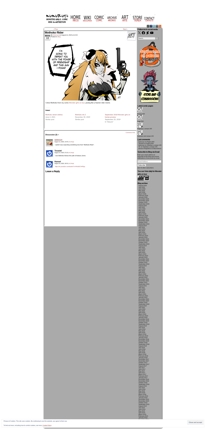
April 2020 (142, 312)
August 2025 (143, 206)
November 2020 (144, 301)
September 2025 (144, 204)
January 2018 (143, 357)
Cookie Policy (47, 425)
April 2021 (142, 292)
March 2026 (142, 194)
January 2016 (143, 398)
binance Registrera (145, 148)
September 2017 (144, 364)
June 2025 (142, 209)
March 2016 (142, 394)
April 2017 (142, 373)
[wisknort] (49, 146)
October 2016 (143, 383)
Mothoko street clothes (54, 115)
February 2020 (143, 316)
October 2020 (143, 302)
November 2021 (144, 281)
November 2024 (144, 221)
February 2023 (143, 256)
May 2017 (142, 371)
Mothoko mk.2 (80, 115)
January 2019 (143, 337)
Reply (72, 141)
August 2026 (143, 185)
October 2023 (143, 242)
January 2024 (143, 237)
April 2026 (142, 192)
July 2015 (142, 408)
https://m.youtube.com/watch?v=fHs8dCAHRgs (70, 166)
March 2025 (142, 214)
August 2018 (143, 346)
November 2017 (144, 361)
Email (157, 26)
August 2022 (143, 266)
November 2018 (144, 341)
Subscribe (141, 165)
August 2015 (143, 406)
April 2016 (142, 393)
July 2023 (142, 247)
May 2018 (142, 351)
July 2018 (142, 347)
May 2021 (142, 291)
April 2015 (142, 413)
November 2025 (144, 200)
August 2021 (143, 286)
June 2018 (142, 349)
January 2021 (143, 297)
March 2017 (142, 374)
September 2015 (144, 404)
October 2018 (143, 342)
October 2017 (143, 363)
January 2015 (143, 418)
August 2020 (143, 306)
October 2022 (143, 262)
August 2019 (143, 326)
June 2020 (142, 309)
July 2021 (142, 287)
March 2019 (142, 334)
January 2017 (143, 378)
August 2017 (143, 366)
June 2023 (142, 249)
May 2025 (142, 211)
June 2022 (142, 269)
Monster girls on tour (77, 103)
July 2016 (142, 388)
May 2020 (142, 311)
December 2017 (144, 359)
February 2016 (143, 396)
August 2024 (143, 226)
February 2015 (143, 416)
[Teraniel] (49, 153)
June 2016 (142, 389)
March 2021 (142, 294)
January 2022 (143, 277)
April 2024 (142, 232)
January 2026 (143, 197)
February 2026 (143, 195)
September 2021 (144, 284)
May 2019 (142, 331)
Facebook (151, 26)
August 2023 (143, 246)
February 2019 (143, 336)
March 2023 (142, 254)
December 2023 (144, 239)
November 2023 (144, 241)
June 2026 (142, 189)
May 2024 (142, 231)
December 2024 (144, 219)
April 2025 (142, 212)
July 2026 (142, 187)
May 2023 (142, 251)
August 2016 (143, 386)
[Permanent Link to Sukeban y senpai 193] (140, 127)
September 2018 (144, 344)
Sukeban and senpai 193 (145, 136)
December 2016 (144, 379)
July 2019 (142, 327)
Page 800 (140, 121)
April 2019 (142, 332)
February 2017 (143, 376)
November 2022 (144, 261)
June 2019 (142, 329)
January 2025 (143, 217)
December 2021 (144, 279)
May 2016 (142, 391)
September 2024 (144, 224)
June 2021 (142, 289)
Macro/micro (157, 148)
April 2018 (142, 352)
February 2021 (143, 296)
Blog (59, 37)
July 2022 (142, 267)
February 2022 (143, 276)
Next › (125, 29)
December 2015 (144, 399)
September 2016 (144, 384)
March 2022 (142, 274)
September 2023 (144, 244)
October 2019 (143, 322)
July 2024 (142, 227)
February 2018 (143, 356)
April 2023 (142, 252)
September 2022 (144, 264)
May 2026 (142, 190)
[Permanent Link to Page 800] (140, 119)
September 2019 (144, 324)
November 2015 (144, 401)
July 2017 (142, 368)
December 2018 (144, 339)
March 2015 (142, 414)
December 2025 (144, 199)
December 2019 (144, 319)
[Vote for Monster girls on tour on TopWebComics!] (143, 180)
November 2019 (144, 321)
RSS (160, 26)
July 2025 (142, 207)
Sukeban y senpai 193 (144, 129)
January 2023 (143, 257)
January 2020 (143, 317)
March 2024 (142, 234)
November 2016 (144, 381)
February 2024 (143, 236)
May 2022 (142, 271)
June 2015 (142, 409)
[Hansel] (49, 164)
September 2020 (144, 304)
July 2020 (142, 307)
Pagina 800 (141, 114)
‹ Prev (55, 29)
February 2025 (143, 216)
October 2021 (143, 282)
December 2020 (144, 299)
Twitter (154, 26)
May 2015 (142, 411)
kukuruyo (56, 35)
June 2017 (142, 369)
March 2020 (142, 314)
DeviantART (148, 26)
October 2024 (143, 222)
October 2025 (143, 202)
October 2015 (143, 403)
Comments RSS (130, 132)
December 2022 (144, 259)
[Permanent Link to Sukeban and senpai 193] (140, 134)
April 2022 (142, 272)
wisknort (58, 140)
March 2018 (142, 354)
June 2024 (142, 229)
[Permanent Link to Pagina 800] (140, 112)
